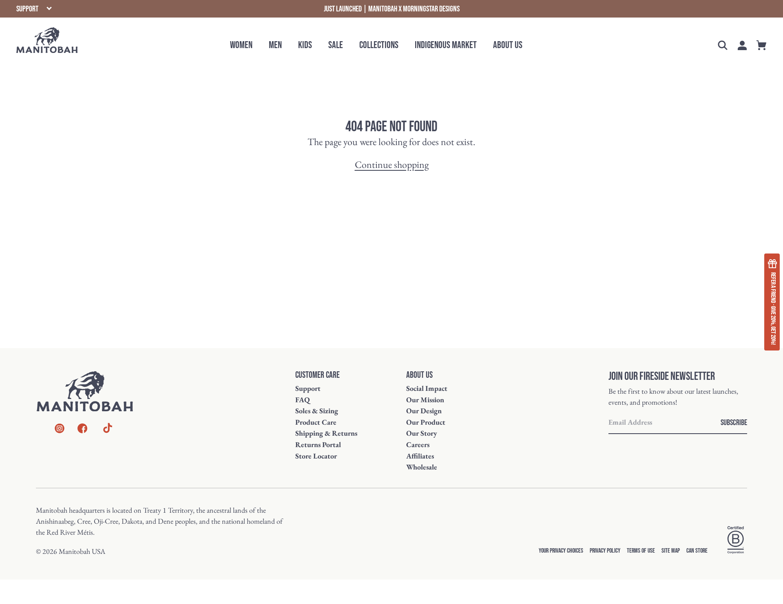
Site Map (670, 551)
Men (275, 45)
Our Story (421, 433)
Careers (417, 444)
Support (308, 388)
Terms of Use (641, 551)
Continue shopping (392, 164)
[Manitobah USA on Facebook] (82, 429)
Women (241, 45)
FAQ (302, 399)
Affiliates (420, 456)
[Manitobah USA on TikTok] (107, 431)
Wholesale (421, 467)
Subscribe (734, 423)
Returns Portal (318, 444)
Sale (335, 45)
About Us (507, 45)
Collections (378, 45)
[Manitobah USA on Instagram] (59, 429)
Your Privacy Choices (561, 551)
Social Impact (426, 388)
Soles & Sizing (316, 410)
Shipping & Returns (326, 433)
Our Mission (425, 399)
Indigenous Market (446, 45)
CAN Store (697, 551)
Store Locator (316, 456)
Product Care (315, 422)
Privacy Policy (605, 551)
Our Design (424, 410)
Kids (305, 45)
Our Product (425, 422)
